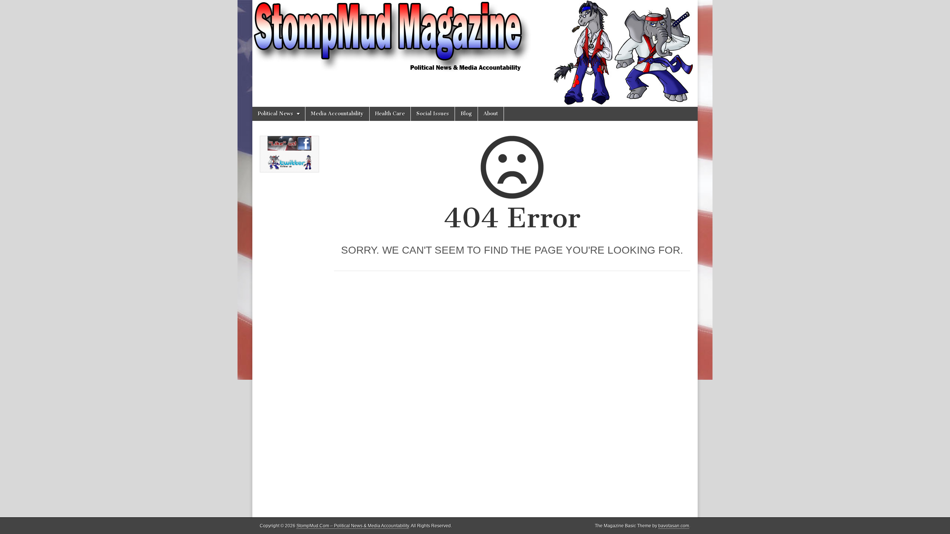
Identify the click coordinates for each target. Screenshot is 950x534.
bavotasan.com (673, 525)
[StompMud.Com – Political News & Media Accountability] (475, 53)
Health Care (390, 114)
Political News (275, 114)
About (491, 114)
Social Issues (432, 114)
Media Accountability (337, 114)
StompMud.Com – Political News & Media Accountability (353, 525)
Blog (466, 114)
